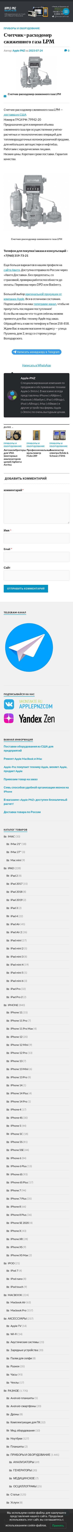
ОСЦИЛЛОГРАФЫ (24, 1486)
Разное (15, 1366)
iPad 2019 (16, 899)
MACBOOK (15, 1294)
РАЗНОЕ (13, 1390)
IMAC (11, 836)
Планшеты (17, 1446)
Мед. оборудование (23, 1430)
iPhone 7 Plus (18, 1198)
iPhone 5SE (17, 1149)
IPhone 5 (16, 1125)
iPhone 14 (16, 1085)
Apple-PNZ (19, 50)
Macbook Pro (18, 1310)
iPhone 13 (16, 1061)
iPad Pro (16, 988)
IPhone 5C (17, 1133)
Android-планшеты (22, 1398)
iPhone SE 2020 (20, 1222)
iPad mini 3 (17, 956)
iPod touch (17, 1286)
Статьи (15, 1494)
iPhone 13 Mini (19, 1069)
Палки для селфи (21, 1358)
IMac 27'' (16, 851)
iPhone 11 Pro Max (22, 1028)
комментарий (13, 490)
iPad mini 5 (17, 972)
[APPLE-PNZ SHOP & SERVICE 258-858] (36, 12)
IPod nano (17, 1278)
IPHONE (13, 1005)
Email (8, 549)
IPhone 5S (16, 1141)
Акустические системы (25, 1342)
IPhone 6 (16, 1158)
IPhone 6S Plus (19, 1182)
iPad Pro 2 (17, 997)
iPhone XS (16, 1247)
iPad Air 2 (16, 932)
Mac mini (16, 860)
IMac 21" (16, 843)
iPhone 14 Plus (19, 1093)
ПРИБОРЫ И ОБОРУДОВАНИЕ (22, 28)
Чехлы (15, 1382)
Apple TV (16, 1325)
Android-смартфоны (23, 1406)
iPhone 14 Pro (19, 1101)
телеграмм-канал (45, 304)
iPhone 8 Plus (18, 1214)
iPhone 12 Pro (19, 1052)
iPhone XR (17, 1239)
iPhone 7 (16, 1190)
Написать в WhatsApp (36, 365)
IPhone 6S (16, 1174)
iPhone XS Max (19, 1255)
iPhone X (16, 1230)
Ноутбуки (16, 1438)
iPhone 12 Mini (19, 1044)
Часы (14, 1374)
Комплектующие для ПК (25, 1422)
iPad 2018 (16, 891)
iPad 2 (14, 875)
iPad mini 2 (17, 948)
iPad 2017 (16, 883)
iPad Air (15, 924)
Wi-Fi (14, 1334)
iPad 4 (14, 916)
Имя (7, 530)
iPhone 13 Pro (19, 1077)
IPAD (11, 868)
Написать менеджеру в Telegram (38, 352)
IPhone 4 (16, 1109)
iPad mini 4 (17, 964)
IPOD (11, 1263)
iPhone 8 (16, 1206)
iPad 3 (14, 907)
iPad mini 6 (17, 980)
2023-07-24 (36, 50)
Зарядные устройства (24, 1350)
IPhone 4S (16, 1117)
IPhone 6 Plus (19, 1166)
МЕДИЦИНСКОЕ (24, 1478)
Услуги (15, 1502)
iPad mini (16, 940)
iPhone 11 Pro (19, 1020)
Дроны (15, 1414)
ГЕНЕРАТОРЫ (22, 1470)
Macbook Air (18, 1302)
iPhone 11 (16, 1012)
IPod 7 (14, 1270)
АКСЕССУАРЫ (17, 1318)
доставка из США (15, 114)
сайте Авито (12, 270)
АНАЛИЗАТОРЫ (23, 1462)
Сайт (7, 567)
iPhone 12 (16, 1036)
